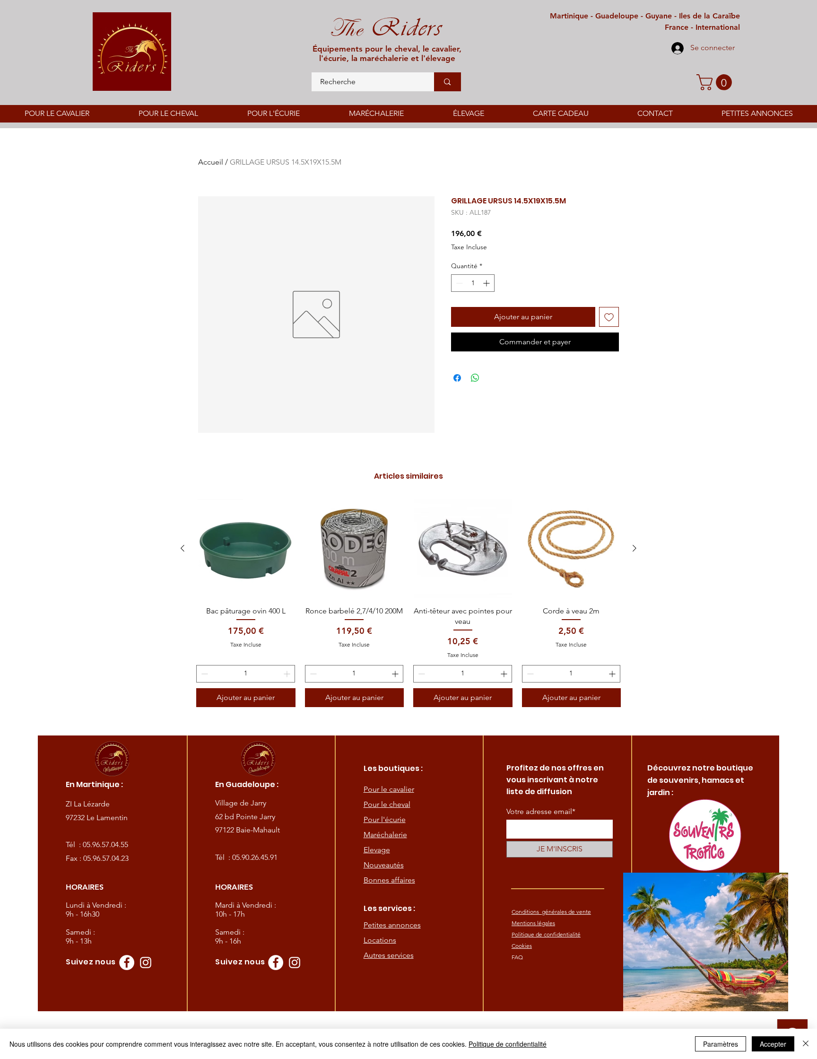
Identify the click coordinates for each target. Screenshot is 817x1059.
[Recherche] (447, 81)
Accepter (773, 1044)
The (346, 28)
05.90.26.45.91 (255, 857)
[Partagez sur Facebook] (457, 378)
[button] (716, 82)
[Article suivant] (634, 548)
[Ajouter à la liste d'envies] (609, 317)
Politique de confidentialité (508, 1044)
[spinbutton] (472, 283)
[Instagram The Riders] (145, 962)
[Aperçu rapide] (246, 548)
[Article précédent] (182, 548)
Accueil (210, 162)
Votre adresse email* (540, 811)
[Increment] (487, 283)
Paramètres (720, 1044)
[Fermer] (805, 1043)
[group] (408, 603)
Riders (402, 27)
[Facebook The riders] (126, 962)
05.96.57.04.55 (105, 844)
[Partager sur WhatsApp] (475, 378)
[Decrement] (458, 283)
